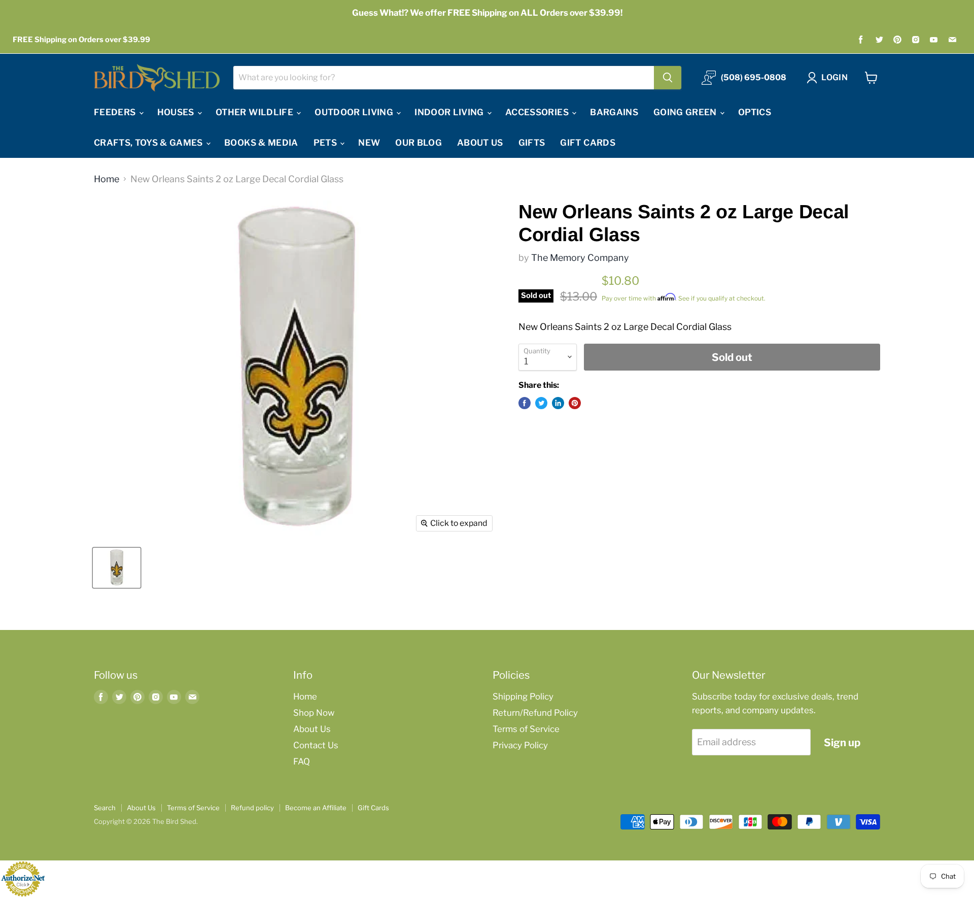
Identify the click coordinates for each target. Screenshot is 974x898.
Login (834, 77)
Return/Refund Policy (535, 713)
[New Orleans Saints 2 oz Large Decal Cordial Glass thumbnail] (117, 568)
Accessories (538, 112)
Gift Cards (587, 143)
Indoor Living (450, 112)
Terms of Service (526, 729)
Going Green (686, 112)
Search (105, 808)
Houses (176, 112)
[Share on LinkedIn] (558, 403)
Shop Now (313, 713)
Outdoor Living (355, 112)
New (369, 143)
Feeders (116, 112)
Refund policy (252, 808)
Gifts (531, 143)
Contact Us (315, 745)
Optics (754, 112)
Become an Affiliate (315, 808)
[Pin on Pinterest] (575, 403)
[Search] (667, 77)
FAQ (301, 761)
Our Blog (418, 143)
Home (106, 179)
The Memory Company (580, 257)
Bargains (614, 112)
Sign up (842, 742)
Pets (326, 143)
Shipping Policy (523, 696)
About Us (480, 143)
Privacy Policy (520, 745)
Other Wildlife (255, 112)
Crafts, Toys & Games (149, 143)
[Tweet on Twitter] (541, 403)
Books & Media (261, 143)
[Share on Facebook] (524, 403)
